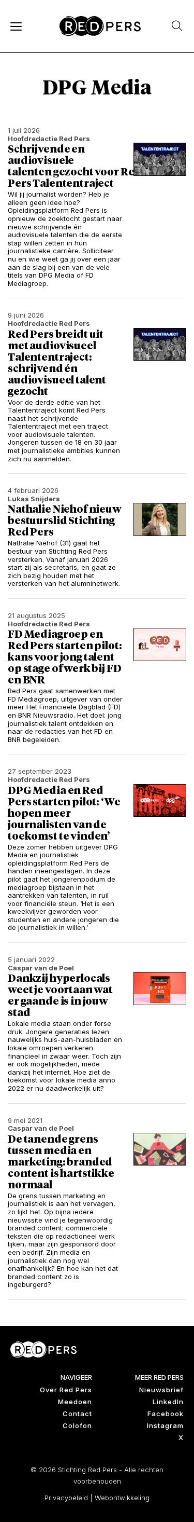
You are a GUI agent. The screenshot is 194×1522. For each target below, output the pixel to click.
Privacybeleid (66, 1497)
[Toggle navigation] (15, 26)
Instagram (165, 1425)
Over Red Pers (66, 1390)
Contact (77, 1413)
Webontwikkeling (122, 1497)
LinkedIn (168, 1401)
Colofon (77, 1425)
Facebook (165, 1413)
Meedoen (75, 1401)
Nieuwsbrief (161, 1390)
